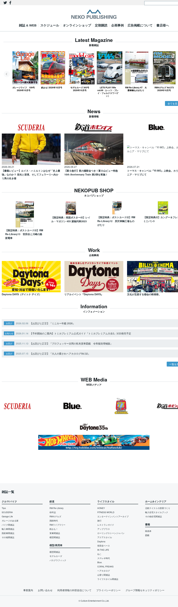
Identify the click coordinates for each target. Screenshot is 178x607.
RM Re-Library (56, 507)
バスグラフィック (58, 560)
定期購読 (101, 25)
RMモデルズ (55, 516)
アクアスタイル (104, 537)
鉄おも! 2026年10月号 (51, 87)
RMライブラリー (57, 524)
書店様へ (162, 25)
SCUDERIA (7, 512)
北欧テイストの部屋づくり (157, 507)
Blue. (99, 562)
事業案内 (28, 590)
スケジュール (49, 25)
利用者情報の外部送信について (74, 590)
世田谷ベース (103, 545)
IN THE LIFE (103, 549)
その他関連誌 (8, 537)
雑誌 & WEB (28, 25)
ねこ (99, 553)
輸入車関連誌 (8, 528)
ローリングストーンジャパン (110, 533)
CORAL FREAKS (105, 566)
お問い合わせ (45, 590)
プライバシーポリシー (108, 590)
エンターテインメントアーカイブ (113, 516)
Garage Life (7, 516)
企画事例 (117, 25)
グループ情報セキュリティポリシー (145, 590)
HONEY (101, 507)
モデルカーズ (56, 555)
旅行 (99, 520)
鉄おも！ (54, 528)
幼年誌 (53, 512)
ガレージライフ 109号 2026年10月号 (23, 89)
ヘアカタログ (103, 570)
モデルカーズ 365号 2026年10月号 (79, 89)
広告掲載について (140, 25)
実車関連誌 (55, 533)
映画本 (148, 530)
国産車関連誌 (8, 533)
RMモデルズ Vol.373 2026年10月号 (164, 89)
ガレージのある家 (10, 520)
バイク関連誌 (8, 524)
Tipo (4, 507)
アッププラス (103, 528)
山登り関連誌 (103, 574)
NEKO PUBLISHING (93, 14)
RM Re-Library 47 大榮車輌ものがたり (136, 89)
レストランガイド (105, 524)
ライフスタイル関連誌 (107, 578)
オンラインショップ (77, 25)
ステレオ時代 (103, 558)
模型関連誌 (55, 537)
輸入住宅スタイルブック (156, 512)
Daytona (101, 541)
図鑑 (147, 535)
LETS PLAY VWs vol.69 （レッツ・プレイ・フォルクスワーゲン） (107, 91)
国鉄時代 (54, 520)
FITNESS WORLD (105, 512)
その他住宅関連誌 (153, 516)
